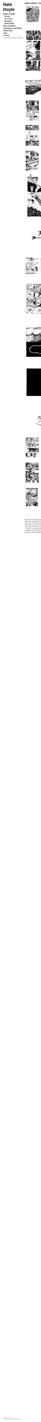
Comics (7, 16)
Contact (6, 35)
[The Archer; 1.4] (32, 110)
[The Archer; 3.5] (32, 497)
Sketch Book (9, 23)
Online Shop (7, 31)
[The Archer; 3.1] (32, 447)
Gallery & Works (9, 14)
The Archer (8, 19)
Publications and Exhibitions (13, 28)
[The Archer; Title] (33, 15)
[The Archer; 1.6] (32, 135)
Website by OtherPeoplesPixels (11, 1419)
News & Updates (9, 26)
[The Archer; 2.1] (31, 265)
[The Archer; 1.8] (32, 160)
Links (5, 33)
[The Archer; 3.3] (32, 473)
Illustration (8, 21)
